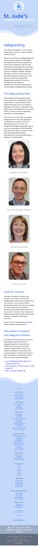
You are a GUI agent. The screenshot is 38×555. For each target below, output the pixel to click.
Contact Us (19, 504)
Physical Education (19, 459)
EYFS (19, 466)
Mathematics (19, 458)
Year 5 (19, 473)
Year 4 (19, 472)
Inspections (19, 439)
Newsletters (19, 493)
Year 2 (19, 469)
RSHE (19, 426)
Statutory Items (19, 449)
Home (19, 389)
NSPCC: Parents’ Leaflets (14, 371)
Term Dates (19, 496)
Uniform (19, 446)
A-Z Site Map (19, 510)
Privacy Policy (19, 512)
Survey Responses (19, 506)
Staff (19, 405)
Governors (19, 407)
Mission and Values (19, 396)
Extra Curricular (19, 399)
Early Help (19, 482)
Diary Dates (19, 494)
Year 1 (19, 467)
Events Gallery (19, 497)
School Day (19, 397)
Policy (28, 322)
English (19, 456)
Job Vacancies (19, 499)
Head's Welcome (19, 404)
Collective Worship (19, 423)
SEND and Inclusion (19, 442)
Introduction (19, 394)
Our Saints (19, 420)
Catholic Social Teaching (19, 428)
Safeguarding (19, 480)
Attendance (19, 485)
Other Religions (19, 425)
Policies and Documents (19, 436)
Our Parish (19, 417)
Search (19, 515)
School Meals (19, 448)
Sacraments (19, 421)
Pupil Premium (19, 443)
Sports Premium (19, 445)
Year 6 (19, 475)
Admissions (19, 437)
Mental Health (19, 483)
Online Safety (19, 486)
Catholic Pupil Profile (19, 418)
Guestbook (19, 507)
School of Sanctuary (19, 429)
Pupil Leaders (19, 409)
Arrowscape (19, 543)
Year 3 (19, 470)
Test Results (19, 440)
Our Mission (19, 415)
